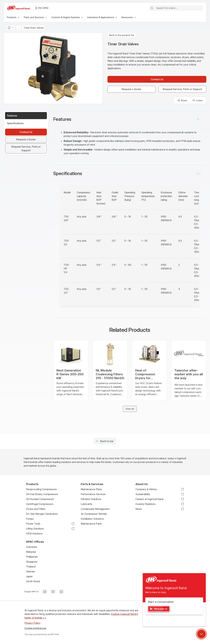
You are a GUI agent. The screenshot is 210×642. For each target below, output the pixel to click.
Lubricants (86, 504)
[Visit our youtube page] (53, 592)
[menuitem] (13, 17)
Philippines (32, 556)
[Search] (152, 8)
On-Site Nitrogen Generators (42, 513)
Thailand (31, 566)
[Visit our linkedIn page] (45, 592)
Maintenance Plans (91, 489)
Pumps (30, 518)
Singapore (31, 561)
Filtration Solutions (91, 499)
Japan (29, 576)
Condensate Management (95, 508)
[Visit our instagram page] (61, 592)
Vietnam (30, 571)
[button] (129, 119)
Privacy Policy (32, 622)
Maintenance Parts (91, 523)
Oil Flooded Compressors (40, 499)
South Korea (33, 581)
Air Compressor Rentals (94, 513)
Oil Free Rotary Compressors (42, 494)
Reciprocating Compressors (41, 489)
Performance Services (93, 494)
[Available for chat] (201, 634)
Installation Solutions (92, 518)
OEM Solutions (34, 533)
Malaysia (31, 551)
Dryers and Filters (35, 508)
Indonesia (31, 546)
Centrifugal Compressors (39, 504)
